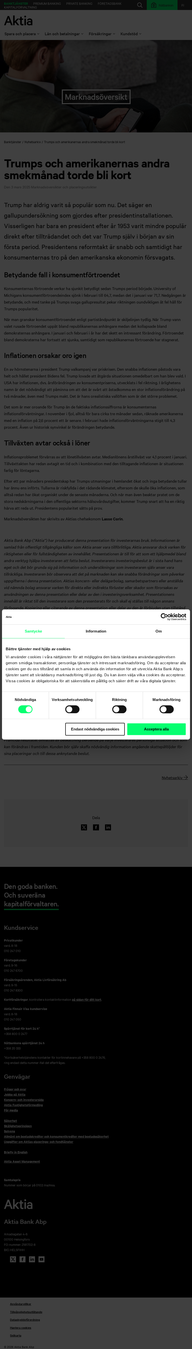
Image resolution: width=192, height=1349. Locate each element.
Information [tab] (96, 631)
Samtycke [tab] (33, 631)
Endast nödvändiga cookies (95, 729)
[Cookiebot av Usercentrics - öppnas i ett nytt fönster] (164, 617)
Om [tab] (159, 631)
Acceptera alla (156, 729)
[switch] (72, 709)
